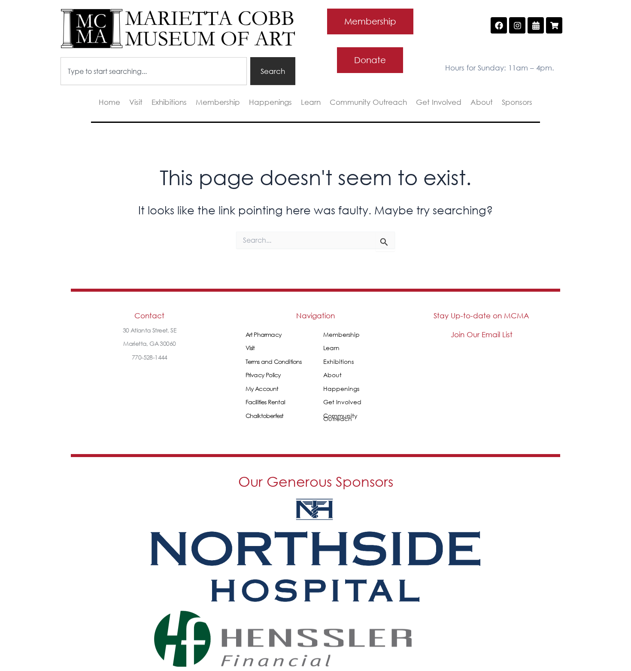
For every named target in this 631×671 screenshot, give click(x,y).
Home (109, 102)
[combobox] (154, 71)
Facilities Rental (265, 402)
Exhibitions (169, 102)
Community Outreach (368, 102)
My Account (262, 388)
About (481, 102)
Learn (311, 102)
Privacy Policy (263, 375)
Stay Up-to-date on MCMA (481, 315)
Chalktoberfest (265, 416)
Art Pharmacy (264, 334)
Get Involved (438, 102)
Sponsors (517, 102)
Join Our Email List (482, 334)
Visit (136, 102)
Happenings (270, 102)
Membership (218, 102)
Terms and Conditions (274, 361)
